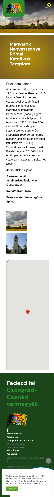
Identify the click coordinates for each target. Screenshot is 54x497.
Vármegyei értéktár (16, 444)
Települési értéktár (16, 447)
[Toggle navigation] (47, 8)
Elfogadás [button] (12, 488)
